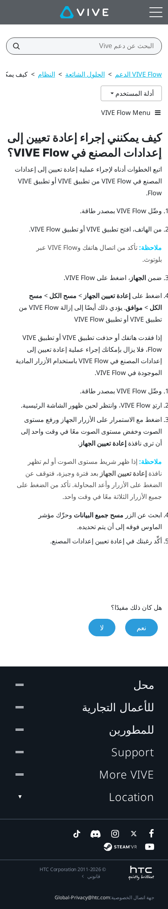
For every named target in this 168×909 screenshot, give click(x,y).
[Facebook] (149, 833)
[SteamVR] (120, 847)
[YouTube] (149, 846)
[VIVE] (84, 12)
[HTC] (141, 873)
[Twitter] (132, 833)
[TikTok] (76, 833)
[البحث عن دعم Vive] (19, 46)
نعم (141, 627)
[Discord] (96, 833)
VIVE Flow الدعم (138, 74)
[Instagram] (114, 833)
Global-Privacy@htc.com (82, 897)
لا (102, 627)
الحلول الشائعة (85, 74)
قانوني (93, 876)
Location (131, 796)
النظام (46, 74)
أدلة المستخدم (134, 93)
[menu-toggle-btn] (156, 12)
